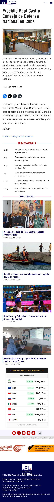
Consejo (14, 136)
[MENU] (51, 2)
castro (6, 136)
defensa (29, 136)
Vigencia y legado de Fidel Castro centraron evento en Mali (24, 233)
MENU (46, 3)
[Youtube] (24, 433)
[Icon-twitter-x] (19, 433)
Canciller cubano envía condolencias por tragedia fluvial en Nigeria (26, 275)
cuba (22, 136)
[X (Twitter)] (10, 96)
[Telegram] (29, 433)
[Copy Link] (15, 96)
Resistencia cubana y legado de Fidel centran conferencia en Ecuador (25, 360)
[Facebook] (5, 96)
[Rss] (33, 433)
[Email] (20, 96)
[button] (40, 433)
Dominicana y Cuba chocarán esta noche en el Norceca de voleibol (25, 318)
